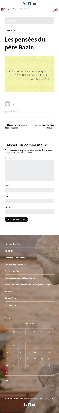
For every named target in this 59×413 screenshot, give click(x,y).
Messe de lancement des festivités (16, 126)
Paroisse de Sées (12, 271)
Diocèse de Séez (12, 244)
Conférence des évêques (16, 257)
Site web (8, 207)
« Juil (7, 380)
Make (15, 398)
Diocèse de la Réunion (15, 264)
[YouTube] (34, 4)
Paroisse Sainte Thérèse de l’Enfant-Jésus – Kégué (28, 284)
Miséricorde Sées (24, 104)
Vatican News (11, 298)
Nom (7, 186)
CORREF (9, 251)
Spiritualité (12, 111)
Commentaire (11, 158)
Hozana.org (10, 304)
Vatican (8, 291)
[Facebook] (29, 4)
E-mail (8, 196)
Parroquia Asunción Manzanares (20, 277)
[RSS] (24, 4)
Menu (13, 21)
